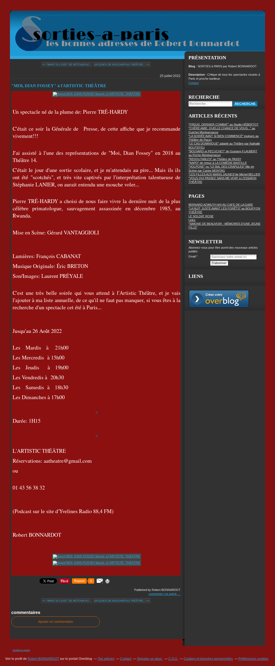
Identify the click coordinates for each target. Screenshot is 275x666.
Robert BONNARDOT (43, 659)
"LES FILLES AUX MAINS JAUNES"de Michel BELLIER (224, 174)
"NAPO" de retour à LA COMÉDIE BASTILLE (218, 162)
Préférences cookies (253, 659)
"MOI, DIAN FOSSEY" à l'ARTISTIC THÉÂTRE (58, 85)
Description (197, 74)
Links (192, 220)
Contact (194, 82)
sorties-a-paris (21, 650)
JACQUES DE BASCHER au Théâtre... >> (122, 64)
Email (192, 256)
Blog (192, 66)
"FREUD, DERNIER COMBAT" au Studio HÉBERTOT (224, 124)
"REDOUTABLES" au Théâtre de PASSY (215, 159)
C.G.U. (173, 659)
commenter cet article (163, 593)
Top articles (106, 659)
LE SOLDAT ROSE (201, 216)
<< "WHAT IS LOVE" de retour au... (66, 64)
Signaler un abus (150, 659)
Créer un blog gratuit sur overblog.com (219, 299)
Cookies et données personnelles (208, 659)
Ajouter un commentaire (55, 622)
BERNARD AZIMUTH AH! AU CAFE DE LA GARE (221, 204)
